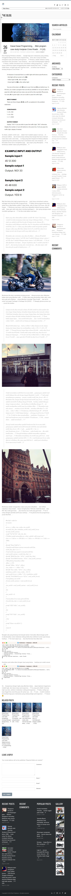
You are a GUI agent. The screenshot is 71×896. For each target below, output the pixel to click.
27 (55, 53)
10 (63, 45)
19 (53, 50)
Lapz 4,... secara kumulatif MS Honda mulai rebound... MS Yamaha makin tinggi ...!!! (43, 854)
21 (57, 50)
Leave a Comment (40, 52)
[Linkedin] (60, 5)
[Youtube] (65, 5)
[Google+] (62, 5)
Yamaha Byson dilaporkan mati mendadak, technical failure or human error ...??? (43, 822)
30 (61, 53)
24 (63, 50)
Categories (55, 77)
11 (65, 45)
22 (59, 50)
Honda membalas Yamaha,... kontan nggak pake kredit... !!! (44, 810)
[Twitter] (57, 5)
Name (38, 778)
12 (53, 47)
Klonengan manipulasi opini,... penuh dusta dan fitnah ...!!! (44, 834)
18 (65, 47)
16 (61, 47)
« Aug (54, 55)
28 (57, 53)
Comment (39, 764)
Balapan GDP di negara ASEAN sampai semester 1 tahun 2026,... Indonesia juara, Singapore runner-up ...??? (59, 191)
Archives (54, 67)
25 (65, 50)
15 (59, 47)
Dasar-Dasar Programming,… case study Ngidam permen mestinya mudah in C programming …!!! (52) (6, 742)
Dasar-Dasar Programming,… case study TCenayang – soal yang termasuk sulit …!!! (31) (16, 717)
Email (38, 783)
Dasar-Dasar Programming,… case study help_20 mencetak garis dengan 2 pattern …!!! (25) (36, 718)
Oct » (62, 55)
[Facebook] (54, 5)
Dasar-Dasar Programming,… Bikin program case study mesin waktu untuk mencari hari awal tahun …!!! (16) (26, 718)
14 (57, 47)
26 (53, 53)
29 (59, 53)
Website (38, 788)
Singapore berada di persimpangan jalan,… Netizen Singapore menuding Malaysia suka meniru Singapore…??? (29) (59, 95)
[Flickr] (68, 5)
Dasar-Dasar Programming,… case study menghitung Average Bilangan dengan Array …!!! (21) (6, 718)
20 (55, 50)
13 (55, 47)
